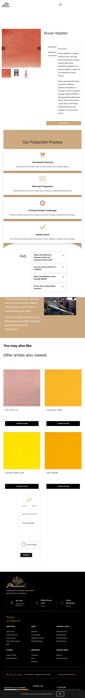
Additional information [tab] (51, 54)
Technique (34, 655)
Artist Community (62, 658)
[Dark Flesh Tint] (21, 387)
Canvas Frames (11, 655)
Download (34, 661)
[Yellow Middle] (63, 450)
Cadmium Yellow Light (14, 473)
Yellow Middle (52, 473)
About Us (59, 655)
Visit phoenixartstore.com (67, 674)
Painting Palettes (61, 638)
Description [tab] (51, 47)
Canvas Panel (10, 638)
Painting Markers (11, 658)
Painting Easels (61, 635)
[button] (49, 257)
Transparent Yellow (54, 410)
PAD (7, 644)
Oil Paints (34, 631)
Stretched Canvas (12, 635)
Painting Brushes (61, 631)
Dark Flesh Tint (11, 410)
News (33, 658)
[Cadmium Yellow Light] (21, 450)
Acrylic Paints (35, 635)
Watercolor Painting (37, 638)
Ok (60, 694)
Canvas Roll (10, 631)
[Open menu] (60, 4)
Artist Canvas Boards (13, 641)
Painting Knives (61, 641)
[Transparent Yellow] (63, 387)
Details (22, 423)
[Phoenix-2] (6, 2)
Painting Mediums (37, 641)
